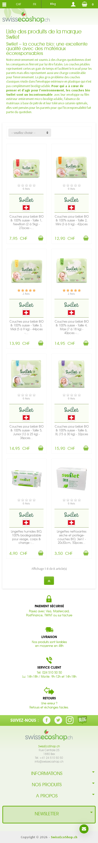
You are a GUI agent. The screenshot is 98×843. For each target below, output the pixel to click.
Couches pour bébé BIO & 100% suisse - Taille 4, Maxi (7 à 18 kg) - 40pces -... (72, 327)
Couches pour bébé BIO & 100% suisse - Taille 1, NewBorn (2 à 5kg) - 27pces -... (27, 222)
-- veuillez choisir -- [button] (23, 133)
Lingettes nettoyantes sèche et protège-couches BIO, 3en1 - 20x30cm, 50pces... (71, 537)
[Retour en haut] (49, 580)
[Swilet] (26, 199)
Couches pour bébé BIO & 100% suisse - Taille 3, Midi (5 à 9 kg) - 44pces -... (27, 327)
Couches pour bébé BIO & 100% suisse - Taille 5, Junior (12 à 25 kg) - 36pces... (27, 432)
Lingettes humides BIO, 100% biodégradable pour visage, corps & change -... (26, 537)
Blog (53, 3)
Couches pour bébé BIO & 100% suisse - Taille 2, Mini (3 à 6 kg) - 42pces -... (72, 222)
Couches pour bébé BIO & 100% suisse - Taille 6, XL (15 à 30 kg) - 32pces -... (72, 432)
